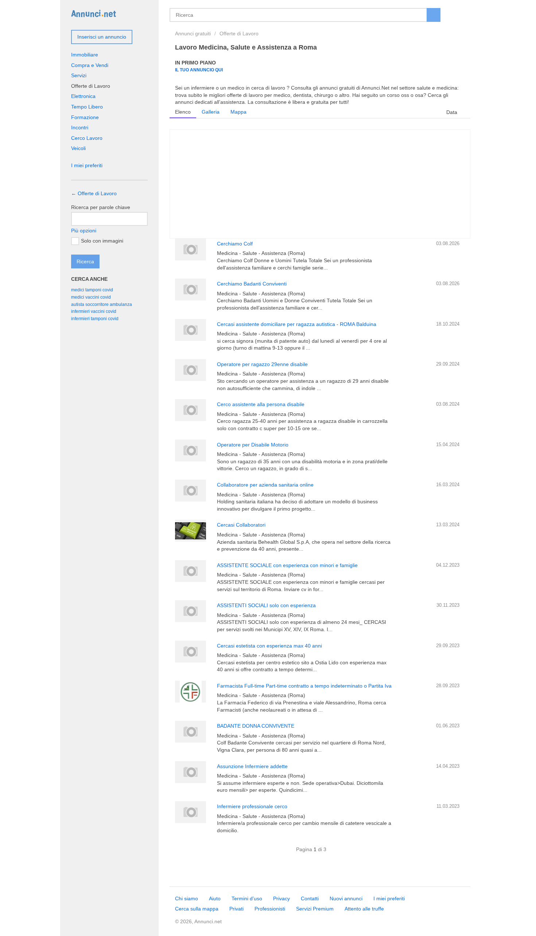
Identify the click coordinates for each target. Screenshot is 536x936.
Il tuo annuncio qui (199, 69)
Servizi (78, 75)
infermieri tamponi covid (95, 318)
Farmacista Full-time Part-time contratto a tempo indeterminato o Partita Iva (304, 686)
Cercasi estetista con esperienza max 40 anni (269, 646)
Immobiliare (84, 55)
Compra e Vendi (89, 65)
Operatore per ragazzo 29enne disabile (262, 364)
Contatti (310, 898)
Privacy (281, 898)
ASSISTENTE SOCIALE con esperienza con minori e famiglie (287, 565)
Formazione (85, 117)
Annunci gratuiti (193, 33)
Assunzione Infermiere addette (252, 766)
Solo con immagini (102, 241)
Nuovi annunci (346, 898)
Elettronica (83, 96)
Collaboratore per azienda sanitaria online (265, 485)
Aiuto (215, 898)
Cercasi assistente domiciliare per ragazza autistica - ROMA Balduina (296, 324)
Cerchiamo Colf (235, 244)
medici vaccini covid (91, 297)
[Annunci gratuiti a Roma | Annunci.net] (93, 13)
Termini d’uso (247, 898)
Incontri (79, 127)
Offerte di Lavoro (239, 33)
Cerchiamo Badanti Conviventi (252, 284)
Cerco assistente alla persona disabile (260, 404)
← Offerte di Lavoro (94, 193)
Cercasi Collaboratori (241, 525)
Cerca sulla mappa (196, 909)
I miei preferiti (86, 165)
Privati (236, 909)
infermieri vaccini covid (93, 311)
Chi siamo (186, 898)
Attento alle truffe (364, 909)
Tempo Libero (87, 107)
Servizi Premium (315, 909)
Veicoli (78, 148)
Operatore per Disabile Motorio (252, 445)
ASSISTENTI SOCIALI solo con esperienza (266, 605)
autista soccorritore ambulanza (101, 304)
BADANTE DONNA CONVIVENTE (255, 726)
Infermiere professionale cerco (252, 806)
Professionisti (270, 909)
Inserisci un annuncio (101, 37)
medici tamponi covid (92, 289)
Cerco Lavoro (86, 138)
